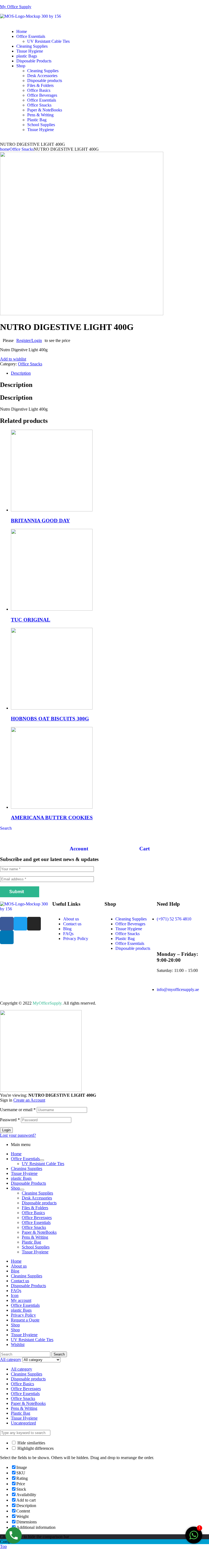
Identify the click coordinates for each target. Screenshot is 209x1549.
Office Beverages (130, 923)
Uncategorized (23, 1423)
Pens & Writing (35, 1237)
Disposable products (132, 948)
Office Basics (33, 1212)
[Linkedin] (7, 937)
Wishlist (17, 1344)
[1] (193, 1538)
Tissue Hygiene (128, 928)
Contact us (72, 923)
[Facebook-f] (7, 923)
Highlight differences (35, 1448)
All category (21, 1369)
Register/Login (29, 340)
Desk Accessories (37, 1198)
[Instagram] (34, 923)
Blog (67, 928)
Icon (15, 1295)
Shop (15, 1188)
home (5, 149)
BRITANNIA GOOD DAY (40, 520)
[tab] (110, 373)
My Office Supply (15, 6)
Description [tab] (16, 384)
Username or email (18, 1109)
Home (16, 1153)
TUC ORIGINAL (30, 620)
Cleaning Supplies (131, 919)
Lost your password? (18, 1135)
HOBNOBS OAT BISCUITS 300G (50, 719)
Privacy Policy (75, 938)
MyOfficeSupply (47, 1003)
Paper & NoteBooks (39, 1232)
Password (10, 1119)
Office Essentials (129, 943)
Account (79, 848)
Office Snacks (22, 149)
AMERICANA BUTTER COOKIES (52, 817)
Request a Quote (25, 1320)
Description (21, 373)
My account (21, 1300)
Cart (144, 848)
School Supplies (36, 1247)
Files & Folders (35, 1207)
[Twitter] (20, 923)
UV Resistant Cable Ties (43, 1163)
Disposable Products (28, 1183)
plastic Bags (21, 1178)
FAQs (68, 933)
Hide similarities (30, 1443)
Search (59, 1354)
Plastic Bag (125, 938)
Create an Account (29, 1100)
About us (71, 919)
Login (6, 1130)
